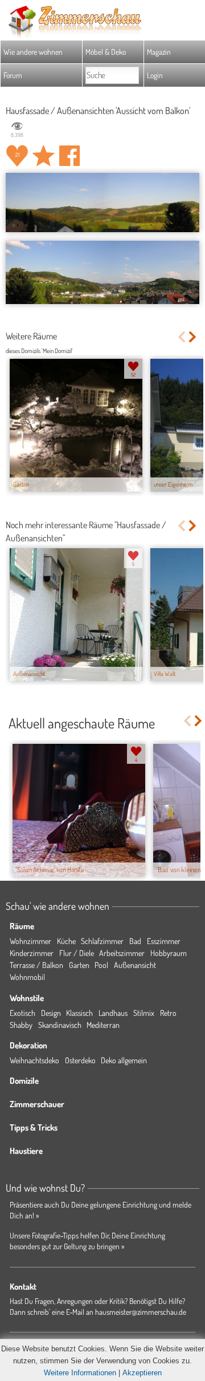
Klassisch (79, 1013)
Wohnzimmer (30, 941)
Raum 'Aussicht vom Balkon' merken (43, 155)
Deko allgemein (124, 1060)
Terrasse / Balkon (36, 965)
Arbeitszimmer (122, 953)
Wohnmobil (27, 977)
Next (193, 337)
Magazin (159, 51)
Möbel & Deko (105, 51)
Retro (168, 1013)
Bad (135, 941)
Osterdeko (80, 1060)
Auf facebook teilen (69, 155)
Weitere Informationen (80, 1372)
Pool (101, 965)
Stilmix (143, 1013)
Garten (79, 965)
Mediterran (103, 1025)
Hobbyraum (168, 953)
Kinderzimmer (32, 953)
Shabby (21, 1025)
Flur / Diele (76, 953)
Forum (12, 75)
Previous (181, 337)
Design (51, 1013)
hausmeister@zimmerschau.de (140, 1312)
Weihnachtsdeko (34, 1060)
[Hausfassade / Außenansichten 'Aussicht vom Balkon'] (102, 202)
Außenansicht (135, 965)
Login (155, 75)
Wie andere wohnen (33, 51)
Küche (66, 941)
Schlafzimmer (102, 941)
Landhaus (113, 1013)
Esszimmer (164, 941)
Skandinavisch (59, 1025)
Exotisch (22, 1013)
